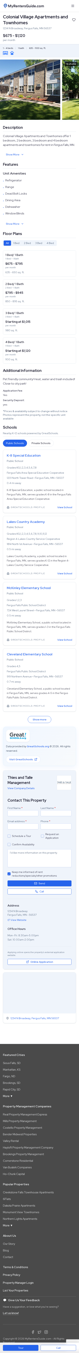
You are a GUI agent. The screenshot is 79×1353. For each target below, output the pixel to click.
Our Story (9, 1244)
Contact (8, 1257)
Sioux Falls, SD (12, 1063)
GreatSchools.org (38, 746)
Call (58, 1348)
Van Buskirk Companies (17, 1167)
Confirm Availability (23, 844)
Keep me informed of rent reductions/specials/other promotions (34, 873)
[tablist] (30, 243)
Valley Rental (11, 1141)
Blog (6, 1250)
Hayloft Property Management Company (28, 1147)
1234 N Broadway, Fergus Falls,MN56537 (34, 1018)
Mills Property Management (20, 1121)
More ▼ (8, 1096)
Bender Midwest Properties (20, 1134)
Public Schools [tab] (15, 443)
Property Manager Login (18, 1283)
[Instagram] (46, 1332)
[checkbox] (9, 836)
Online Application (41, 961)
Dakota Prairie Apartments (19, 1205)
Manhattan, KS (11, 1070)
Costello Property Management (22, 1128)
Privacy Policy (11, 1275)
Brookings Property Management (23, 1154)
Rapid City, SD (11, 1089)
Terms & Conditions (15, 1267)
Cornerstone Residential (18, 1161)
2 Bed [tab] (27, 243)
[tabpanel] (39, 307)
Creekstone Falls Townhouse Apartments (28, 1192)
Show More (12, 154)
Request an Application (52, 835)
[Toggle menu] (72, 6)
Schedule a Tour (21, 836)
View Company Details (21, 788)
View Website (18, 920)
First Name (15, 808)
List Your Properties (15, 1290)
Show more (39, 719)
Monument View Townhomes (21, 1212)
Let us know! (11, 1313)
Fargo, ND (9, 1076)
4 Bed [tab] (50, 243)
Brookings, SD (11, 1083)
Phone (45, 821)
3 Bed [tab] (38, 243)
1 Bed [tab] (16, 243)
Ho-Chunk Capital (14, 1174)
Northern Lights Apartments (20, 1219)
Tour (21, 1348)
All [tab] (7, 243)
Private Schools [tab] (41, 443)
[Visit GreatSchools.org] (18, 736)
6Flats (7, 1199)
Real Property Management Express (25, 1114)
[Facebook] (33, 1332)
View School (64, 507)
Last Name (48, 808)
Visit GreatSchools (21, 759)
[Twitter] (39, 1332)
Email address (17, 821)
